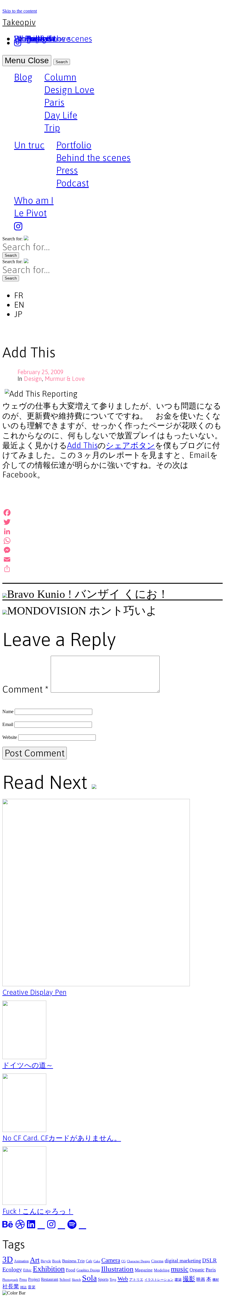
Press (67, 170)
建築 (178, 1280)
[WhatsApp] (112, 540)
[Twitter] (112, 522)
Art (35, 1260)
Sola (89, 1277)
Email (7, 724)
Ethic (27, 1270)
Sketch (76, 1279)
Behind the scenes (93, 158)
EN (19, 304)
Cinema (157, 1261)
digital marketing (183, 1260)
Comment (25, 689)
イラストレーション (158, 1279)
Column (60, 77)
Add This (82, 445)
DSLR (209, 1260)
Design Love (69, 90)
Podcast (72, 183)
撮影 (189, 1278)
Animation (21, 1261)
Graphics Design (88, 1270)
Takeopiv (19, 22)
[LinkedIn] (112, 531)
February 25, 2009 (40, 372)
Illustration (117, 1269)
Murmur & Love (65, 378)
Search (62, 62)
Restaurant (49, 1279)
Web (122, 1278)
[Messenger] (112, 550)
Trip (52, 128)
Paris (54, 102)
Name (7, 711)
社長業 (10, 1286)
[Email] (112, 559)
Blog (23, 78)
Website (9, 737)
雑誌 (23, 1287)
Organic (197, 1270)
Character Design (138, 1261)
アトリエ (136, 1280)
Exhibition (49, 1268)
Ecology (12, 1269)
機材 (215, 1279)
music (179, 1269)
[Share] (112, 568)
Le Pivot (30, 213)
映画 (200, 1279)
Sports (103, 1279)
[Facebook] (112, 512)
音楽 (31, 1287)
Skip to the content (19, 10)
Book (56, 1261)
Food (70, 1269)
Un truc (29, 145)
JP (18, 314)
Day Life (60, 115)
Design (33, 378)
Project (34, 1279)
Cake (96, 1261)
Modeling (162, 1270)
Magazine (144, 1269)
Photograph (10, 1279)
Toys (113, 1280)
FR (18, 295)
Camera (110, 1260)
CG (123, 1261)
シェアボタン (130, 445)
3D (7, 1259)
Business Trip (73, 1260)
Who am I (34, 200)
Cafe (89, 1261)
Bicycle (46, 1261)
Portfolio (73, 145)
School (65, 1279)
